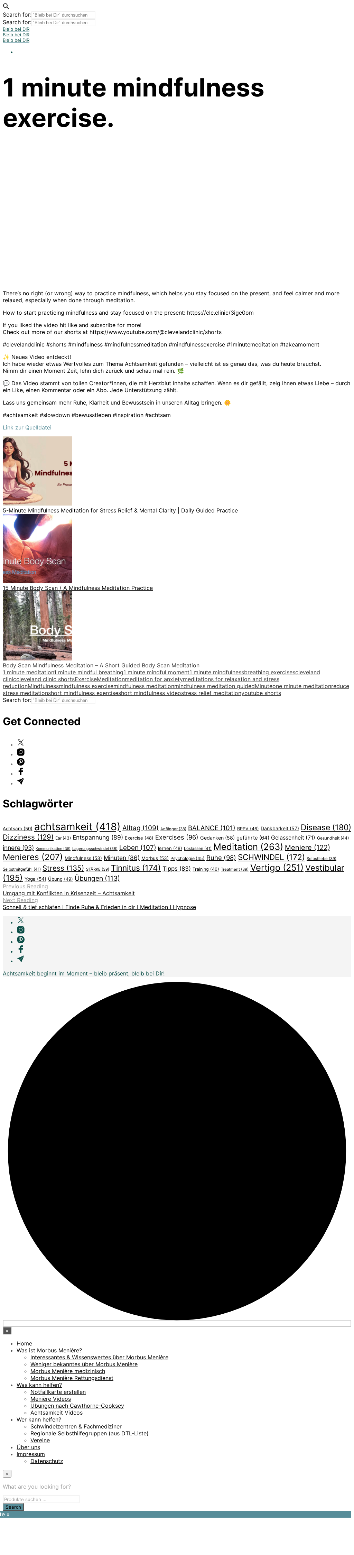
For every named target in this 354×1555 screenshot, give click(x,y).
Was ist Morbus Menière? (49, 1350)
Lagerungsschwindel (95, 848)
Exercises (176, 837)
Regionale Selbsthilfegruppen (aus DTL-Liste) (89, 1433)
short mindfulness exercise (83, 692)
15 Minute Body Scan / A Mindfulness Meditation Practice (78, 587)
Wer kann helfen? (39, 1419)
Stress (63, 868)
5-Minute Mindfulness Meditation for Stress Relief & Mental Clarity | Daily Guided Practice (120, 510)
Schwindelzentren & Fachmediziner (76, 1426)
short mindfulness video (149, 692)
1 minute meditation (28, 672)
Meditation (111, 679)
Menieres (33, 857)
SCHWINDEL (271, 857)
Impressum (31, 1454)
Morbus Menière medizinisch (67, 1371)
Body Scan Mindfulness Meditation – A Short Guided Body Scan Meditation (101, 665)
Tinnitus (136, 867)
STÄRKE (97, 869)
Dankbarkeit (280, 828)
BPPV (248, 828)
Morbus (155, 858)
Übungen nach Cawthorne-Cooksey (77, 1405)
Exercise (86, 679)
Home (24, 1343)
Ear (63, 838)
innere (18, 847)
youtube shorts (261, 692)
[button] (6, 7)
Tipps (176, 868)
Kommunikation (53, 848)
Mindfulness (43, 686)
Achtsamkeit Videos (56, 1412)
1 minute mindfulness (216, 672)
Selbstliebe (321, 858)
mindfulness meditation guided (214, 686)
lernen (170, 848)
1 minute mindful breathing (88, 672)
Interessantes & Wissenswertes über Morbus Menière (99, 1357)
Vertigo (277, 867)
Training (206, 869)
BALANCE (211, 828)
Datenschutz (46, 1460)
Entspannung (98, 837)
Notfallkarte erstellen (58, 1391)
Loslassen (198, 848)
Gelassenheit (293, 837)
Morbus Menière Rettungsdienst (71, 1377)
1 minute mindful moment (156, 672)
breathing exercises (269, 672)
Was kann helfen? (39, 1384)
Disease (326, 827)
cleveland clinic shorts (45, 679)
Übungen (97, 878)
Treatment (235, 869)
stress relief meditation (211, 692)
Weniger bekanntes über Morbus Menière (84, 1364)
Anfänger (173, 828)
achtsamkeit (77, 827)
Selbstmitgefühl (22, 869)
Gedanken (217, 838)
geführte (252, 837)
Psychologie (187, 858)
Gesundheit (333, 838)
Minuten (122, 857)
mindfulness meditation (143, 686)
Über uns (28, 1447)
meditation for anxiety (154, 679)
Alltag (140, 828)
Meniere (307, 847)
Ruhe (221, 857)
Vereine (40, 1440)
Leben (137, 848)
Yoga (35, 879)
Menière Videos (50, 1398)
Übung (60, 879)
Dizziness (28, 837)
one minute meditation (301, 686)
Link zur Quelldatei (27, 427)
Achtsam (17, 828)
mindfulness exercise (86, 686)
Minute (263, 686)
